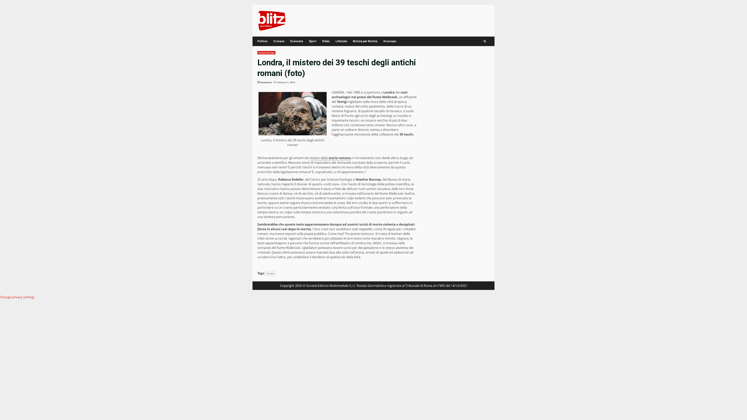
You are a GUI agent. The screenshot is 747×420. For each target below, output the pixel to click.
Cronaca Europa (266, 52)
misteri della (330, 158)
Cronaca (278, 41)
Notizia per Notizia (365, 41)
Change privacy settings (17, 297)
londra (270, 273)
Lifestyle (341, 41)
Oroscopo (389, 41)
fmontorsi (266, 82)
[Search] (485, 41)
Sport (312, 41)
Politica (262, 41)
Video (326, 41)
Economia (296, 41)
